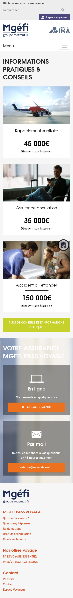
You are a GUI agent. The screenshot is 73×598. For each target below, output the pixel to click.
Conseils (8, 579)
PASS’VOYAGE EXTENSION (20, 562)
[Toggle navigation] (64, 46)
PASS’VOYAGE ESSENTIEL (20, 556)
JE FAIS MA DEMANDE (37, 407)
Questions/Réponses (16, 523)
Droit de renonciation (17, 534)
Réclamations (12, 529)
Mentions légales (14, 539)
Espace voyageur (56, 17)
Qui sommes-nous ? (16, 518)
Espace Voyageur (14, 590)
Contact (8, 584)
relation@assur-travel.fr (36, 467)
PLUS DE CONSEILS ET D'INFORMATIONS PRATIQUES (36, 325)
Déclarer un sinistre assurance (23, 3)
